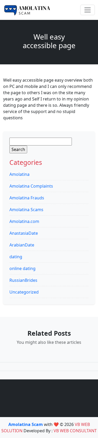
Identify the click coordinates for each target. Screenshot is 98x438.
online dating (22, 268)
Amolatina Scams (26, 209)
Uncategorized (24, 292)
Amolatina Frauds (26, 198)
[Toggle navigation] (87, 10)
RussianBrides (23, 280)
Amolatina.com (24, 221)
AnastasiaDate (23, 233)
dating (15, 257)
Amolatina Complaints (31, 186)
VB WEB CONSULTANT (75, 431)
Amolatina (19, 174)
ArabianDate (21, 245)
